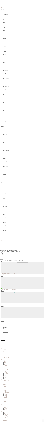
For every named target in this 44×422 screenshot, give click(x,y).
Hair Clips (5, 49)
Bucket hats (5, 105)
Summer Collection (6, 166)
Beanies (4, 102)
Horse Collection (5, 75)
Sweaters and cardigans (6, 59)
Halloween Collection (6, 407)
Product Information (5, 327)
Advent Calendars (5, 409)
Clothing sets (5, 33)
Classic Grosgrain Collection (14, 260)
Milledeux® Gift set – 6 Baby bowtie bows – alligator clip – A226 (8, 289)
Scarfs (4, 65)
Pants (4, 27)
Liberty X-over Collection (6, 78)
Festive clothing (5, 408)
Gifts (21, 260)
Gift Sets (5, 185)
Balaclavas (5, 377)
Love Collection (5, 81)
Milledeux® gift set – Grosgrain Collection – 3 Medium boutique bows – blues (10, 274)
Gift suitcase (5, 41)
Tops (4, 57)
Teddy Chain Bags (5, 89)
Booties (4, 30)
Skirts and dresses (5, 365)
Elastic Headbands (6, 134)
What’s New (2, 9)
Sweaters (5, 22)
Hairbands (5, 51)
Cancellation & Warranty (5, 332)
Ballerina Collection (6, 70)
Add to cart (3, 291)
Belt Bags (5, 94)
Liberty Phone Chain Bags (6, 225)
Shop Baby (23, 260)
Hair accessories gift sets (6, 357)
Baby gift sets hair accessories (8, 260)
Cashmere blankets (6, 14)
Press (3, 328)
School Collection (5, 73)
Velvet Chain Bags (5, 142)
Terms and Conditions (5, 331)
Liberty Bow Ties (5, 121)
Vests (4, 364)
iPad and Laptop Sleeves (6, 150)
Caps (4, 378)
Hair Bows (5, 129)
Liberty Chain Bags (6, 139)
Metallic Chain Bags (6, 91)
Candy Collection (5, 158)
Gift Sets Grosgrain (19, 260)
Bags (3, 83)
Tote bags (5, 97)
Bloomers (5, 25)
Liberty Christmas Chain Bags (7, 86)
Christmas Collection (6, 201)
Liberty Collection (5, 396)
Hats (3, 169)
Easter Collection (5, 193)
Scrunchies (5, 54)
